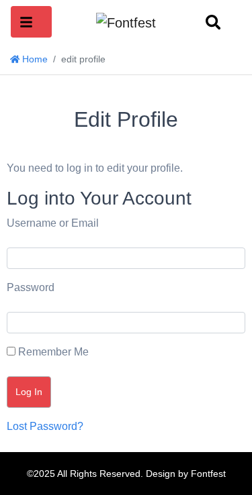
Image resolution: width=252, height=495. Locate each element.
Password (30, 287)
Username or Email (53, 223)
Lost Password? (45, 426)
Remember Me (52, 352)
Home (33, 59)
